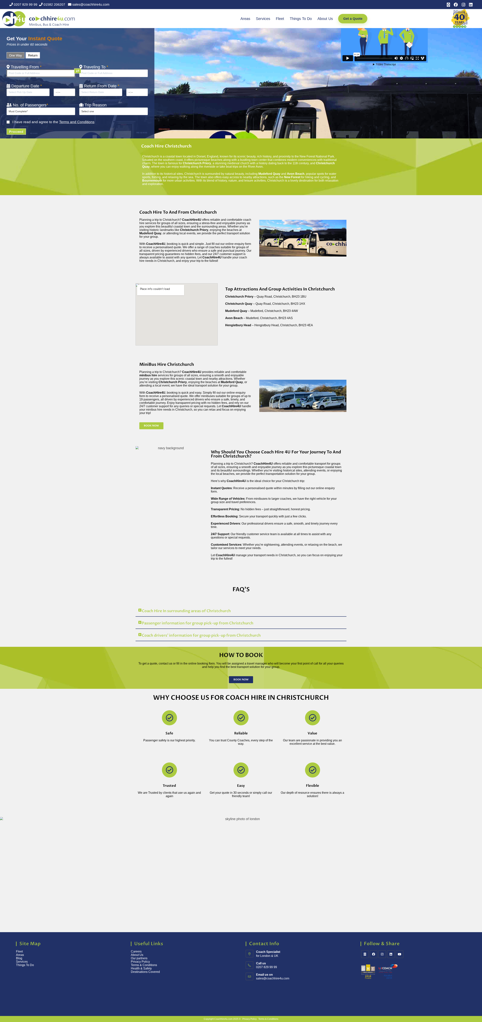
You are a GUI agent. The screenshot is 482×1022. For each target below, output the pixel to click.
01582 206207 (54, 4)
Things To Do (301, 19)
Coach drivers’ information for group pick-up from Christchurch (201, 635)
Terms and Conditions (77, 122)
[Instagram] (382, 954)
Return (32, 55)
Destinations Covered (145, 971)
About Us (325, 19)
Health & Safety (141, 968)
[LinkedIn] (391, 954)
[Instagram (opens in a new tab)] (463, 5)
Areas (245, 19)
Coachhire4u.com (223, 1019)
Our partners (139, 958)
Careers (136, 951)
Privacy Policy (140, 961)
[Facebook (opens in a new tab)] (456, 5)
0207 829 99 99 (25, 4)
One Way (15, 55)
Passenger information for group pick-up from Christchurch (197, 623)
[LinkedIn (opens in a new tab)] (470, 5)
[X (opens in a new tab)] (448, 5)
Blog (19, 958)
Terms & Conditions (144, 965)
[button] (241, 611)
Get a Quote (352, 19)
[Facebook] (373, 954)
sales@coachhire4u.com (90, 4)
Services (263, 19)
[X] (365, 954)
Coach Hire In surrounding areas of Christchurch (186, 610)
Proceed (16, 132)
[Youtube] (399, 954)
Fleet (280, 19)
